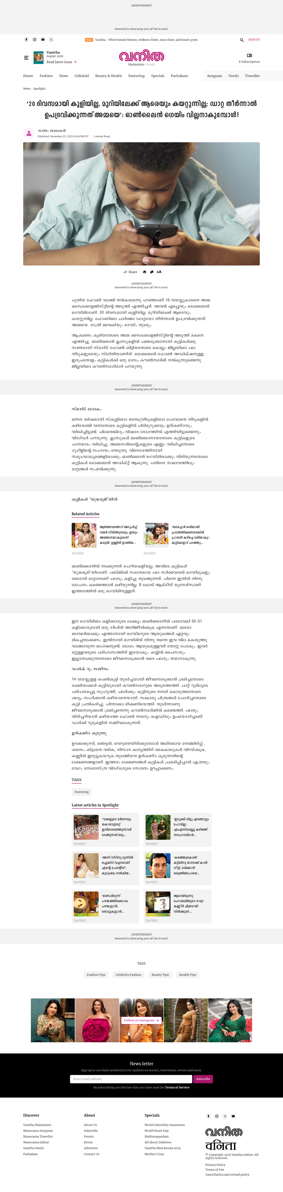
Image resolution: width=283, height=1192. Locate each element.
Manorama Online (36, 1142)
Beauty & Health (108, 76)
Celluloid (82, 76)
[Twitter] (51, 39)
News (63, 76)
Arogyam (214, 76)
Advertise (91, 1148)
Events (89, 1136)
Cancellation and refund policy (227, 1174)
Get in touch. (161, 28)
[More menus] (26, 58)
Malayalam (136, 64)
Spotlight (39, 88)
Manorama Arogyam (38, 1131)
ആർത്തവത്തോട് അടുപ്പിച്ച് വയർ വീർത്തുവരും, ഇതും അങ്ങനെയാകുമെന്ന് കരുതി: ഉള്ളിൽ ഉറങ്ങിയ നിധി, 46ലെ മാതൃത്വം (118, 537)
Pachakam (179, 76)
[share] (130, 272)
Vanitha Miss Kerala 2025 (163, 1148)
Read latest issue (59, 62)
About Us (90, 1125)
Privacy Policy (215, 1165)
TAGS (141, 963)
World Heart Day (157, 1131)
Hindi (151, 64)
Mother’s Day (154, 1154)
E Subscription (249, 62)
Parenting (136, 76)
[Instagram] (34, 39)
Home (28, 76)
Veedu (234, 76)
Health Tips (187, 975)
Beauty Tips (160, 975)
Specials (157, 76)
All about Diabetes (158, 1142)
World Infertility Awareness (165, 1125)
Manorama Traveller (38, 1136)
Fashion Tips (96, 975)
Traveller (252, 76)
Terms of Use (214, 1169)
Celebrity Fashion (128, 975)
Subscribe (91, 1131)
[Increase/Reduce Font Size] (159, 272)
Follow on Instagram (139, 1020)
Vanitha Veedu (33, 1148)
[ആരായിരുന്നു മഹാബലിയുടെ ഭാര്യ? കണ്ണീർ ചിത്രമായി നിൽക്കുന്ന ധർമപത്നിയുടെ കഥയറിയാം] (158, 904)
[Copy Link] (152, 272)
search (241, 39)
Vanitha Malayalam (37, 1125)
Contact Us (91, 1154)
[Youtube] (43, 39)
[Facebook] (26, 39)
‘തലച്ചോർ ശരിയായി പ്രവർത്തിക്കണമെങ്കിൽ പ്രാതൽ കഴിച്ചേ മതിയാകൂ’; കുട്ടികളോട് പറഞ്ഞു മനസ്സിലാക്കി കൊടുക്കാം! (191, 537)
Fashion (46, 76)
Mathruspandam (157, 1136)
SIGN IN (254, 39)
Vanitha (53, 52)
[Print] (145, 272)
